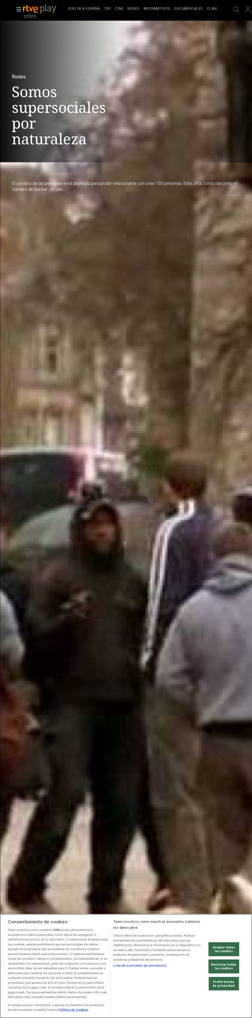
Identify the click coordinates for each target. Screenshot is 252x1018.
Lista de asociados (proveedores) (140, 965)
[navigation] (142, 9)
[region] (126, 966)
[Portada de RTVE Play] (40, 9)
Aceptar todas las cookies (224, 949)
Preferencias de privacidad (224, 984)
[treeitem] (84, 9)
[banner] (44, 9)
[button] (17, 9)
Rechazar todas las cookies (223, 966)
